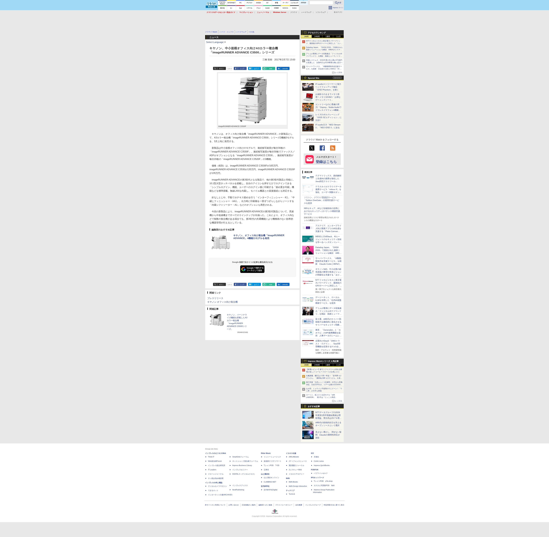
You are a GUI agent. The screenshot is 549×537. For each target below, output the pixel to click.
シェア (242, 68)
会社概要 (298, 505)
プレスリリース (215, 298)
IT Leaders (212, 470)
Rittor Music (266, 453)
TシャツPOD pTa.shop (323, 481)
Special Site (313, 78)
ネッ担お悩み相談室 (215, 478)
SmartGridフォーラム (240, 457)
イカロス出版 (291, 453)
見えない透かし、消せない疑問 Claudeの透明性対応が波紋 (328, 435)
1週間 (328, 36)
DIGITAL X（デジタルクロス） (244, 474)
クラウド (293, 12)
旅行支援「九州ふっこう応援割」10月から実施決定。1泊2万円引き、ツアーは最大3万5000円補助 (324, 384)
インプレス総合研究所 (216, 465)
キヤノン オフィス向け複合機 (222, 302)
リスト (229, 68)
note (270, 68)
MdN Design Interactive (298, 486)
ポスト (221, 68)
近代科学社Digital (270, 490)
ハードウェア (306, 12)
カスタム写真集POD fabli (324, 485)
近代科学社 (265, 486)
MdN (288, 478)
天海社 (316, 457)
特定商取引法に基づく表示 (334, 505)
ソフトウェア (321, 12)
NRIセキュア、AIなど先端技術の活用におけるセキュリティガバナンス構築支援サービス (322, 211)
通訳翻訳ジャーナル (296, 465)
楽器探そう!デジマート (272, 461)
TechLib (292, 494)
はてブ (256, 68)
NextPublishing (238, 490)
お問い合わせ (233, 505)
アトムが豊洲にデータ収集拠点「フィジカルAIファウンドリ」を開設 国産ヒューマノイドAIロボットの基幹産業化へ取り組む (324, 56)
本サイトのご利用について (215, 505)
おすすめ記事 (314, 406)
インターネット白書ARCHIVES (220, 495)
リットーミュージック (272, 457)
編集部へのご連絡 (265, 505)
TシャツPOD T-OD (271, 465)
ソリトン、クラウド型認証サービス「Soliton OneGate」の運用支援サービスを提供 (321, 200)
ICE (312, 453)
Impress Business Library (242, 465)
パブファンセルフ (321, 473)
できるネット (213, 490)
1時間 (306, 36)
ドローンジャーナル (215, 474)
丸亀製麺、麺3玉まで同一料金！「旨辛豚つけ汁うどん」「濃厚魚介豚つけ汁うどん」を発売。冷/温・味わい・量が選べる (323, 378)
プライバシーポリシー (283, 505)
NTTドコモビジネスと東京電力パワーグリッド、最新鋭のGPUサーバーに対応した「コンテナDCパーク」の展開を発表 (324, 43)
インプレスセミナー (240, 470)
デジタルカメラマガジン (217, 486)
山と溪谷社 (265, 474)
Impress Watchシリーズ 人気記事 (323, 361)
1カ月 (338, 36)
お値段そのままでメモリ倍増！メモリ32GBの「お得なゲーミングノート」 (328, 97)
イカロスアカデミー (296, 474)
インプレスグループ (313, 505)
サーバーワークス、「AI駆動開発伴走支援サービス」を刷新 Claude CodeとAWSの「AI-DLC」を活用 (324, 68)
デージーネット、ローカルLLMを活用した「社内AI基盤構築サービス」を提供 (328, 300)
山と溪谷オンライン (271, 478)
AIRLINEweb (294, 457)
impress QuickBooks (322, 465)
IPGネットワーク (317, 478)
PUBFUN (314, 470)
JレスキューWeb (295, 470)
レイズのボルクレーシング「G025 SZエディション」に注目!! (328, 117)
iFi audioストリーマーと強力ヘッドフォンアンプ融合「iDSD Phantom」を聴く (328, 87)
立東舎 (266, 470)
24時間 (317, 36)
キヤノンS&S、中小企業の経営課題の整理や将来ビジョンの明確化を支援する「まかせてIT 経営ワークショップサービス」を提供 (328, 275)
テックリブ (290, 490)
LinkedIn (285, 68)
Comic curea (319, 461)
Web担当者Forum (215, 461)
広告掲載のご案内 (248, 505)
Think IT (211, 457)
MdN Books (293, 482)
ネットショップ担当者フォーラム (245, 461)
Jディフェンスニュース (298, 461)
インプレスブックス (240, 485)
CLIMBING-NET (270, 482)
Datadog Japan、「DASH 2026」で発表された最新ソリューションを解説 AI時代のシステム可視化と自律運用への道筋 (324, 49)
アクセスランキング (317, 32)
